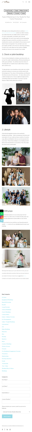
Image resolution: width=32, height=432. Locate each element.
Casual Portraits (9, 10)
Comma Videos (5, 314)
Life (3, 326)
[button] (29, 2)
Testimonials (5, 363)
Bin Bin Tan (9, 22)
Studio (23, 13)
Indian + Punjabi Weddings (8, 321)
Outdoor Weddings (6, 344)
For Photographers (6, 319)
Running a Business (6, 358)
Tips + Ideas (5, 366)
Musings (4, 336)
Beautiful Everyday (6, 302)
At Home (4, 297)
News (3, 341)
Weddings (4, 370)
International (5, 324)
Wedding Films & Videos (8, 368)
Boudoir (4, 304)
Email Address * (6, 392)
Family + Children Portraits (21, 10)
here (6, 224)
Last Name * (5, 386)
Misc (3, 334)
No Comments (23, 22)
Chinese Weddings (6, 309)
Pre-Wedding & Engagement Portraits (11, 351)
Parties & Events (6, 346)
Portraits (17, 13)
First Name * (5, 379)
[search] (23, 2)
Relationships (5, 356)
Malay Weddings (6, 329)
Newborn (4, 339)
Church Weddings (6, 312)
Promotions (5, 353)
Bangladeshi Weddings (7, 299)
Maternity (10, 13)
